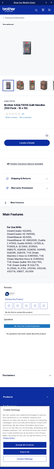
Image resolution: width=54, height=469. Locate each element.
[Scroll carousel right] (46, 2)
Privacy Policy (9, 438)
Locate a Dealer (27, 143)
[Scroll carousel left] (2, 2)
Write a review (11, 117)
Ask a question (25, 117)
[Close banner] (51, 2)
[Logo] (9, 10)
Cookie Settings (25, 459)
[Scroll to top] (5, 202)
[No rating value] (14, 114)
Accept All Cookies (25, 445)
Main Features (17, 202)
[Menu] (49, 10)
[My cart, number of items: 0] (43, 10)
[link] (24, 2)
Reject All (24, 452)
